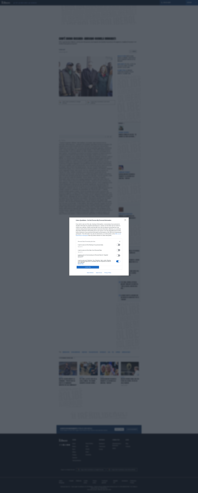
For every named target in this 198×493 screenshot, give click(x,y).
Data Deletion (90, 272)
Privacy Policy (107, 272)
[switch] (118, 245)
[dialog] (99, 246)
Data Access (99, 272)
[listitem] (99, 241)
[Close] (125, 220)
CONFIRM (88, 267)
